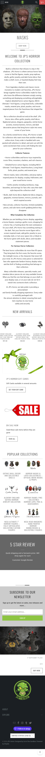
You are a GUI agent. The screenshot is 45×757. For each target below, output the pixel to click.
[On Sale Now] (22, 410)
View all (12, 439)
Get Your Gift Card (16, 389)
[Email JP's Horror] (14, 723)
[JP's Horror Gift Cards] (22, 361)
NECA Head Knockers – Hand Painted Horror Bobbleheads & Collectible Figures (33, 519)
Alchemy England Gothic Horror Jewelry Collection (11, 493)
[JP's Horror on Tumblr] (26, 723)
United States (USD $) (21, 736)
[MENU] (1, 2)
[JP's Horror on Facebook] (18, 723)
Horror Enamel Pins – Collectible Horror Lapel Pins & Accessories (33, 494)
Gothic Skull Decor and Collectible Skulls (11, 469)
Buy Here (36, 670)
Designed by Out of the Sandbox (25, 741)
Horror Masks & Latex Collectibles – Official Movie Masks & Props (33, 470)
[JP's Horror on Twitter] (30, 723)
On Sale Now (12, 425)
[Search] (36, 2)
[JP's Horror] (22, 2)
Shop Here (23, 46)
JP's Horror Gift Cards (17, 378)
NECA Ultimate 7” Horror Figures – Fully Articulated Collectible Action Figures (11, 519)
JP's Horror (10, 741)
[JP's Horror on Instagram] (22, 723)
